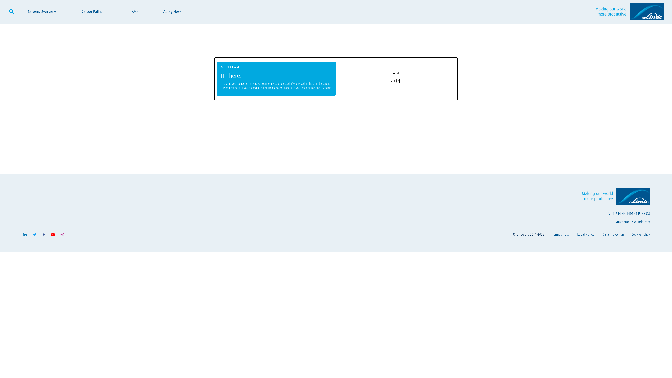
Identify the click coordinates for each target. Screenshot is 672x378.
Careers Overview (42, 11)
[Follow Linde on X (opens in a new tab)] (34, 234)
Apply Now (172, 11)
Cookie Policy (641, 234)
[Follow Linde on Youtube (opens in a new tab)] (53, 234)
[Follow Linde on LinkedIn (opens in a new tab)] (25, 234)
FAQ (134, 11)
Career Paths (94, 12)
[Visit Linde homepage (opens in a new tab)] (630, 11)
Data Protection (613, 234)
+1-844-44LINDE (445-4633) (630, 213)
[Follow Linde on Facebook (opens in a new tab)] (43, 234)
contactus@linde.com (635, 222)
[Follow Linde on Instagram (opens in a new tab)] (62, 234)
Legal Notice (585, 234)
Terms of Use (561, 234)
